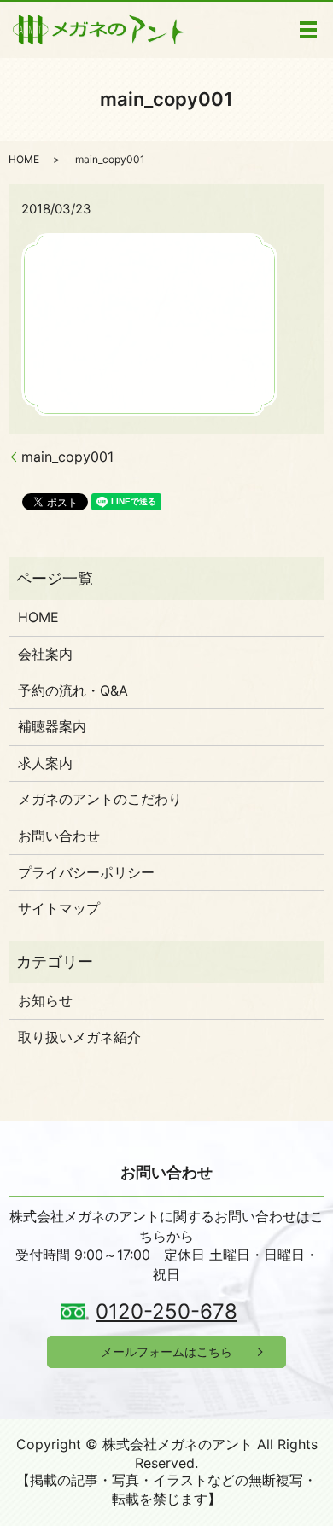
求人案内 (45, 763)
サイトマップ (59, 908)
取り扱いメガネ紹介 (79, 1036)
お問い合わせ (59, 835)
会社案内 (45, 653)
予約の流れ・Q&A (73, 690)
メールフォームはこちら (166, 1351)
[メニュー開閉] (308, 29)
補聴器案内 (52, 726)
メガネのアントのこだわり (100, 798)
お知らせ (45, 1000)
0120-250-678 (166, 1311)
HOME (24, 159)
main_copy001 (67, 456)
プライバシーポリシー (86, 872)
